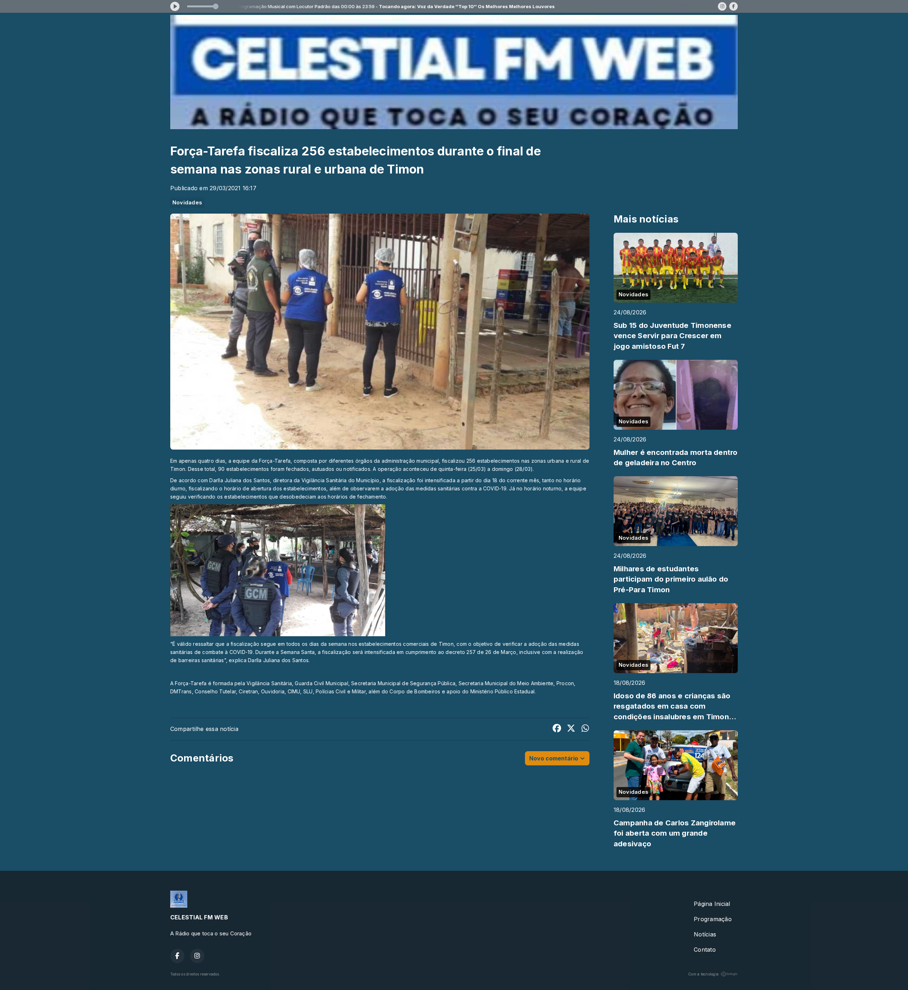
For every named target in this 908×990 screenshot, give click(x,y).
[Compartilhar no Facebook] (557, 729)
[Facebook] (733, 6)
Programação (713, 919)
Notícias (705, 934)
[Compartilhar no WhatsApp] (585, 729)
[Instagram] (722, 6)
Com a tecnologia (703, 974)
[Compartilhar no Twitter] (571, 729)
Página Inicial (712, 903)
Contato (705, 949)
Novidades (187, 202)
